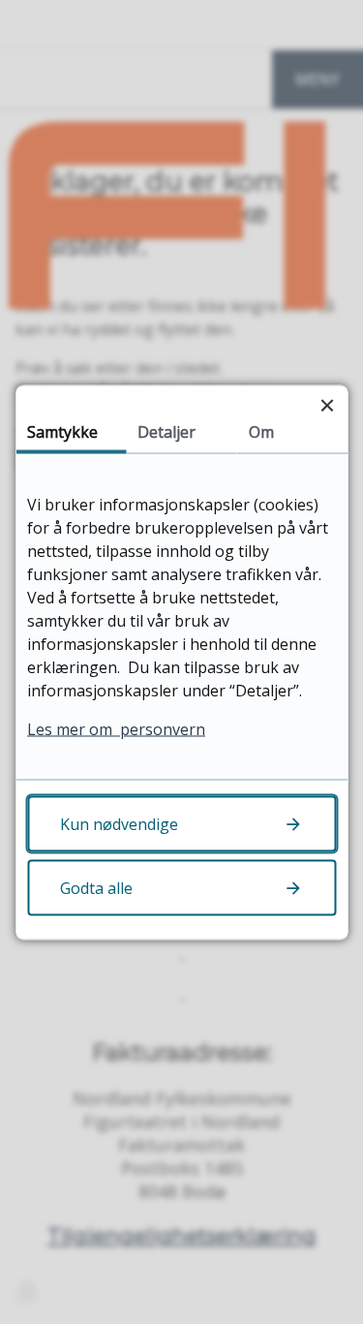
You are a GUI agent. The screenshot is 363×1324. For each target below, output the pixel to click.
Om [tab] (261, 431)
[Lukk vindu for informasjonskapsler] (326, 405)
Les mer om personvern (116, 728)
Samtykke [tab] (62, 431)
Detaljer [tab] (166, 431)
